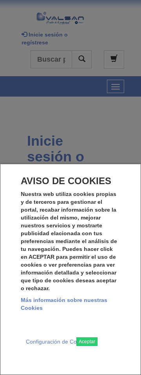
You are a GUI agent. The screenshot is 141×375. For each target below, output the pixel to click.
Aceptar (87, 341)
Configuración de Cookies (58, 341)
